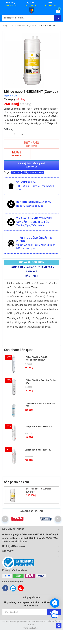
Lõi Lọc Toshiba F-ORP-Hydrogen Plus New (36, 358)
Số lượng (8, 129)
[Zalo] (13, 588)
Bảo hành (31, 275)
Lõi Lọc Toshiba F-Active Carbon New (41, 381)
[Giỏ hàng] (57, 11)
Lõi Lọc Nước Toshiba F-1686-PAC (40, 404)
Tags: (7, 172)
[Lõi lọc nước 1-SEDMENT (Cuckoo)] (15, 495)
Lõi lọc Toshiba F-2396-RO (38, 450)
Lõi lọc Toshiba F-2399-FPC (39, 426)
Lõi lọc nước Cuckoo (33, 172)
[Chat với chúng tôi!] (54, 603)
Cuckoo (16, 172)
